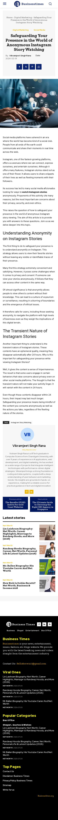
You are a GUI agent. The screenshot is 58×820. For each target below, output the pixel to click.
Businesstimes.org (46, 796)
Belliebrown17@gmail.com (31, 663)
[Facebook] (19, 67)
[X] (26, 67)
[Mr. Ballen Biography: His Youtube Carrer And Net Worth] (47, 567)
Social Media (39, 30)
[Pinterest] (32, 67)
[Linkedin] (31, 492)
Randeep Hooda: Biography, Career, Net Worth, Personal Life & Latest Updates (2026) (20, 551)
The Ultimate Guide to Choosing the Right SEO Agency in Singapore (42, 505)
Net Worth (8, 526)
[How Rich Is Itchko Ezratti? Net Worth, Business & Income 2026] (47, 584)
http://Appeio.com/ (29, 450)
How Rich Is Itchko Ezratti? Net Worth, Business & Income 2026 (19, 585)
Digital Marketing (23, 17)
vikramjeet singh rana (20, 55)
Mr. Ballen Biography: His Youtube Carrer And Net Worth (18, 568)
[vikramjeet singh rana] (29, 434)
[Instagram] (27, 492)
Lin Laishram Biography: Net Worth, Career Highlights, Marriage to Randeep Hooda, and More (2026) (18, 533)
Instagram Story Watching (21, 422)
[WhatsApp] (39, 67)
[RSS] (50, 624)
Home (9, 17)
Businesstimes (11, 643)
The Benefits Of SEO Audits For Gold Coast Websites (15, 504)
